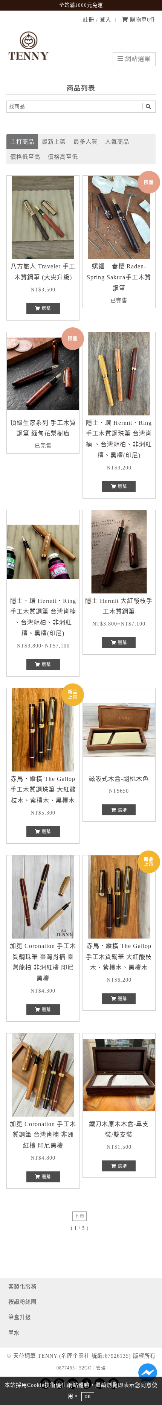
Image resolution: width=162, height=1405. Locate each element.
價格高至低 (63, 156)
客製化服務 (22, 1287)
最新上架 (54, 141)
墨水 (14, 1333)
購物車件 (142, 20)
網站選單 (137, 59)
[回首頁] (29, 64)
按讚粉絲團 (22, 1302)
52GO (85, 1368)
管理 (101, 1368)
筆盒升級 (19, 1317)
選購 (45, 308)
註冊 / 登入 (97, 20)
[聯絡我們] (147, 1374)
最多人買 (85, 141)
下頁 (79, 1216)
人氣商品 (117, 141)
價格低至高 (25, 156)
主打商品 (22, 141)
